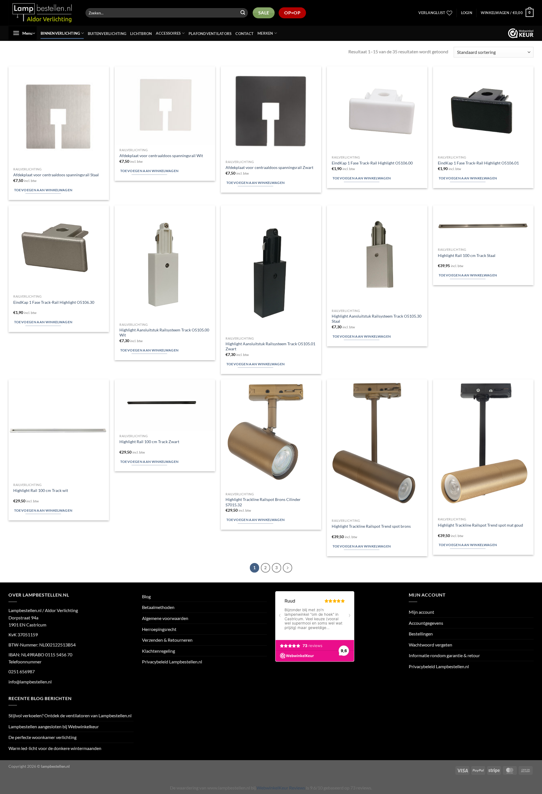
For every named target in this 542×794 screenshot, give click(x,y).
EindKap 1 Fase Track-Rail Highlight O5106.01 (478, 162)
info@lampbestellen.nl (30, 681)
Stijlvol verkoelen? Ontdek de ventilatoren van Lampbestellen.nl (70, 715)
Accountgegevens (426, 623)
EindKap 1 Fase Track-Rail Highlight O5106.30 (53, 302)
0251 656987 (21, 671)
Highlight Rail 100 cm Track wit (40, 490)
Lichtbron (141, 33)
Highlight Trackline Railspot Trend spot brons (371, 526)
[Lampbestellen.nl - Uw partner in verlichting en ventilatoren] (42, 13)
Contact (244, 33)
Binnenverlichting (60, 33)
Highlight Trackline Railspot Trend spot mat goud (480, 525)
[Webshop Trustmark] (521, 33)
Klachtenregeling (158, 651)
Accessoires (168, 33)
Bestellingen (421, 633)
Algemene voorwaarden (165, 618)
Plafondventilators (210, 33)
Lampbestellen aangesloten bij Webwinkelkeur (53, 726)
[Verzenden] (243, 13)
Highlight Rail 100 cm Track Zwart (149, 441)
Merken (265, 33)
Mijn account (421, 612)
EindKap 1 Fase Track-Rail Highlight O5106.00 (372, 162)
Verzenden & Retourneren (167, 640)
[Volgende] (287, 568)
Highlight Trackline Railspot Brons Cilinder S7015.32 (263, 502)
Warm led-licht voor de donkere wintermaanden (54, 748)
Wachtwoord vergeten (430, 644)
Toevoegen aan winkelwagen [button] (43, 190)
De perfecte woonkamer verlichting (42, 737)
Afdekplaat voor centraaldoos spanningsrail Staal (56, 174)
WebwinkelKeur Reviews (281, 787)
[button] (466, 12)
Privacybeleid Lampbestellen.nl (172, 661)
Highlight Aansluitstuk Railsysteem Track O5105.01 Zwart (270, 346)
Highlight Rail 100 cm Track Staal (466, 255)
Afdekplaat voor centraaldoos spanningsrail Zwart (269, 167)
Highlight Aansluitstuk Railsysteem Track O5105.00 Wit (164, 332)
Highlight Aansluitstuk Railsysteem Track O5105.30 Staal (376, 319)
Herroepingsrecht (159, 629)
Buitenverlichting (107, 33)
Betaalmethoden (158, 607)
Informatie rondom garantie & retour (444, 655)
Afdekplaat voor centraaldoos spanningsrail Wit (161, 155)
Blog (146, 596)
